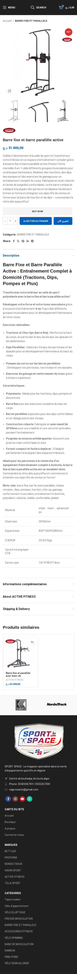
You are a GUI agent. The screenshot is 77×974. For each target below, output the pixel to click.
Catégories (13, 893)
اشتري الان (63, 221)
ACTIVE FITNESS (14, 680)
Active (9, 270)
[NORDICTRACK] (56, 705)
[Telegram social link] (32, 241)
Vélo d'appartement (17, 906)
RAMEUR (10, 950)
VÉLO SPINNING (14, 937)
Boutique (10, 821)
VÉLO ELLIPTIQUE (15, 912)
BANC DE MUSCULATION (19, 944)
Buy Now (37, 211)
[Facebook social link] (14, 241)
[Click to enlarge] (9, 91)
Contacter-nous (14, 834)
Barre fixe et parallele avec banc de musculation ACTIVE (18, 676)
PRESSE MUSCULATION (19, 918)
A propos (10, 828)
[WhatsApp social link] (29, 799)
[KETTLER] (20, 705)
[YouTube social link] (22, 799)
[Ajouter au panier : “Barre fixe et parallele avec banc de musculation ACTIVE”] (32, 642)
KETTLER (10, 851)
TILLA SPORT (13, 883)
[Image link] (38, 741)
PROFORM (11, 857)
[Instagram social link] (15, 799)
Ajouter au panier (35, 221)
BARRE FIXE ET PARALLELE (31, 20)
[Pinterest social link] (23, 241)
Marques (11, 844)
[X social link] (18, 241)
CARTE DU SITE (14, 809)
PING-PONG (11, 956)
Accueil (7, 20)
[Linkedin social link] (27, 241)
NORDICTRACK (13, 863)
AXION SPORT (13, 870)
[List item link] (38, 784)
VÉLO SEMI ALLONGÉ (17, 963)
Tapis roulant (13, 899)
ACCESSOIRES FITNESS (19, 931)
